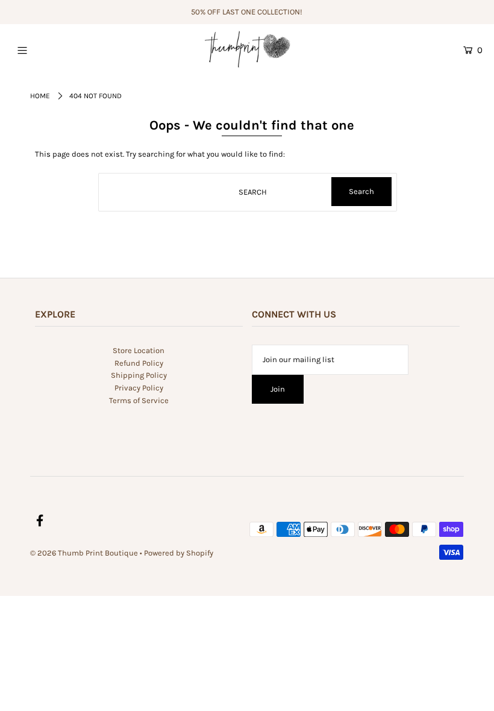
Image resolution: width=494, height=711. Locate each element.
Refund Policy (138, 363)
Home (40, 96)
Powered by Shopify (178, 552)
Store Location (138, 350)
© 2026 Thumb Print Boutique (84, 552)
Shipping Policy (139, 375)
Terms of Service (139, 400)
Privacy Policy (138, 387)
